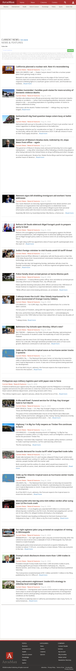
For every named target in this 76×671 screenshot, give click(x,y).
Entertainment (15, 7)
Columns (43, 652)
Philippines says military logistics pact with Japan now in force (31, 380)
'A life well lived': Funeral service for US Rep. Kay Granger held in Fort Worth (42, 401)
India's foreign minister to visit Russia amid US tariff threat (44, 250)
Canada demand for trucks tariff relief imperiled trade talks (44, 451)
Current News (21, 70)
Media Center (62, 657)
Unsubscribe (68, 667)
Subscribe (70, 50)
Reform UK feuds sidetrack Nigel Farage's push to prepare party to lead (43, 225)
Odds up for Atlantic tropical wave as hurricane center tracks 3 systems (44, 351)
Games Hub (69, 7)
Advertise (44, 667)
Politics (54, 7)
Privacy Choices (69, 669)
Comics (42, 649)
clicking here (57, 59)
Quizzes (42, 654)
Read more (27, 84)
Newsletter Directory (64, 660)
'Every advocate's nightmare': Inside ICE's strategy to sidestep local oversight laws (41, 582)
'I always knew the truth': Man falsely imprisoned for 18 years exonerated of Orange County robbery (42, 297)
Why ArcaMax (62, 654)
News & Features (33, 70)
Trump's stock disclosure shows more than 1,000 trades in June (43, 556)
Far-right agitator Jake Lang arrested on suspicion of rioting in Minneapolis (44, 530)
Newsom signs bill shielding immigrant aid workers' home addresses (43, 196)
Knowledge (45, 7)
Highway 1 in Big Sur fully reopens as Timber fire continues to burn (44, 425)
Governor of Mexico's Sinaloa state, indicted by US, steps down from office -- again (42, 141)
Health (24, 7)
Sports (61, 7)
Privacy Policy (51, 667)
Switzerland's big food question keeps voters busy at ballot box (43, 117)
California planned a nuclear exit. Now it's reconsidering (42, 66)
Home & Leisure (34, 7)
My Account (62, 652)
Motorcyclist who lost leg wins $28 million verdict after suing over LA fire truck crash (44, 502)
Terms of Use (60, 667)
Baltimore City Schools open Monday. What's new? (39, 326)
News (42, 646)
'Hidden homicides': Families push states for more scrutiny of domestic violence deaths (44, 91)
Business (6, 7)
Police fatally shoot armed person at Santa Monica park (42, 273)
